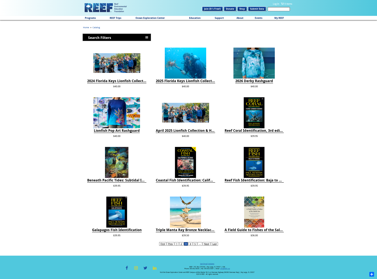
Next (206, 244)
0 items (288, 3)
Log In (276, 3)
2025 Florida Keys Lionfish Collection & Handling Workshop (185, 81)
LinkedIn (154, 269)
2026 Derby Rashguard (254, 81)
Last (214, 244)
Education (195, 18)
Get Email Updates (207, 264)
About (240, 18)
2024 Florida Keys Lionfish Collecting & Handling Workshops (116, 81)
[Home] (105, 8)
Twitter (145, 269)
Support (219, 18)
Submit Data (257, 8)
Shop (242, 8)
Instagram (136, 269)
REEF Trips (115, 18)
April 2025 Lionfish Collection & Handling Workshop (185, 130)
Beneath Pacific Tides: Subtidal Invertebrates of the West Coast (116, 180)
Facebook (127, 269)
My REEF (279, 18)
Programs (90, 18)
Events (258, 18)
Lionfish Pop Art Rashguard (117, 130)
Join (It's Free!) (212, 8)
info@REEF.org (225, 269)
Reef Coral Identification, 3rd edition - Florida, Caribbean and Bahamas (254, 130)
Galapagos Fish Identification (117, 230)
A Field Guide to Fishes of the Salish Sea (254, 230)
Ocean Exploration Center (150, 18)
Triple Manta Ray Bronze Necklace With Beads (185, 230)
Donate (230, 8)
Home (86, 27)
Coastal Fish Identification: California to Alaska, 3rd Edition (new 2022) (185, 180)
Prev (170, 244)
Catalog (96, 27)
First (163, 244)
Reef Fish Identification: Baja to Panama (254, 180)
